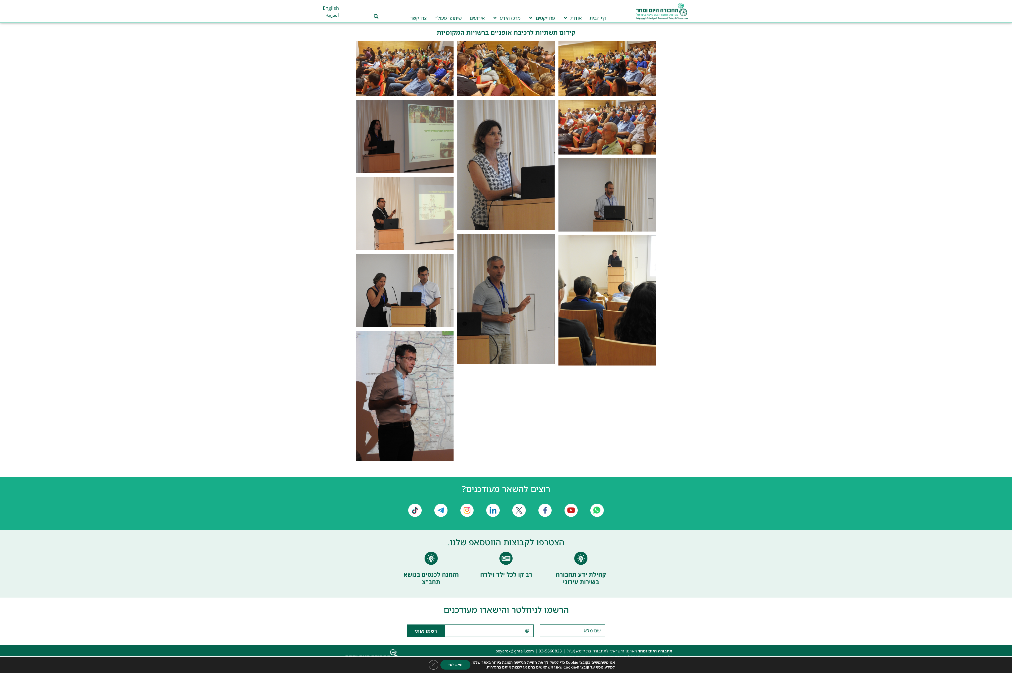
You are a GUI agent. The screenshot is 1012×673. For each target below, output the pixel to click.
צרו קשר (418, 18)
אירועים (477, 18)
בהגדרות (494, 667)
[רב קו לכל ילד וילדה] (506, 558)
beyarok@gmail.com (514, 650)
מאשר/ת (455, 664)
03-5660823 (550, 650)
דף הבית (598, 18)
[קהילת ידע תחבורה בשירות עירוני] (580, 558)
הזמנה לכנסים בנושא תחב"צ (431, 578)
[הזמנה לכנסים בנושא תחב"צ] (431, 558)
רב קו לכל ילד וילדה (506, 574)
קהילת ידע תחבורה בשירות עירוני (581, 578)
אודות (576, 18)
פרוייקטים (545, 18)
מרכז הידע (510, 18)
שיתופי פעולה (448, 18)
